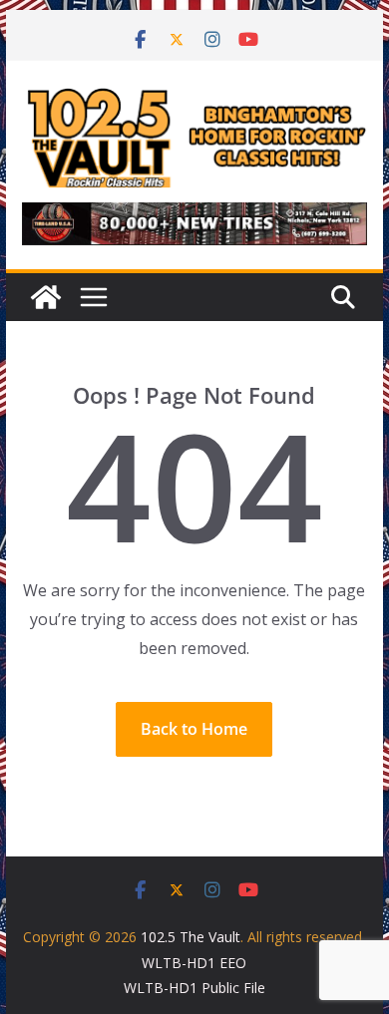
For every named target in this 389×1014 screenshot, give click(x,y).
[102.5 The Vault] (46, 297)
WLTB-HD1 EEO (194, 962)
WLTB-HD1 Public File (194, 987)
